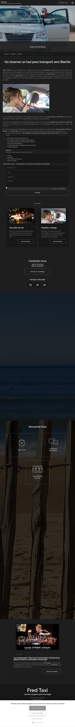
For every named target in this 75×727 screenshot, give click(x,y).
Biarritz (20, 54)
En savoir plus (25, 241)
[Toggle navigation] (72, 3)
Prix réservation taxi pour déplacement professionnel (21, 145)
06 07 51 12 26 (26, 25)
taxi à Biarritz (51, 117)
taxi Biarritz (46, 70)
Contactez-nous (63, 2)
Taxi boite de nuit (16, 228)
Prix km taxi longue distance (14, 143)
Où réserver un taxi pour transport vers (17, 138)
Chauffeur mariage (49, 228)
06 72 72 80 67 (26, 32)
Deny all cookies (37, 713)
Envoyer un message (37, 272)
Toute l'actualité (52, 671)
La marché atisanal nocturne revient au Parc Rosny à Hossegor (36, 659)
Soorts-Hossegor (12, 160)
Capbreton (10, 157)
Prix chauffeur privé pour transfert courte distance (20, 140)
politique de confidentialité (59, 189)
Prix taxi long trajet (12, 147)
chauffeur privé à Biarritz (57, 122)
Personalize (38, 719)
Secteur (13, 54)
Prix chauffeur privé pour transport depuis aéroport (21, 142)
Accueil (6, 54)
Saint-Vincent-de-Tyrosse (14, 159)
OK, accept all (38, 708)
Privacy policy (38, 722)
